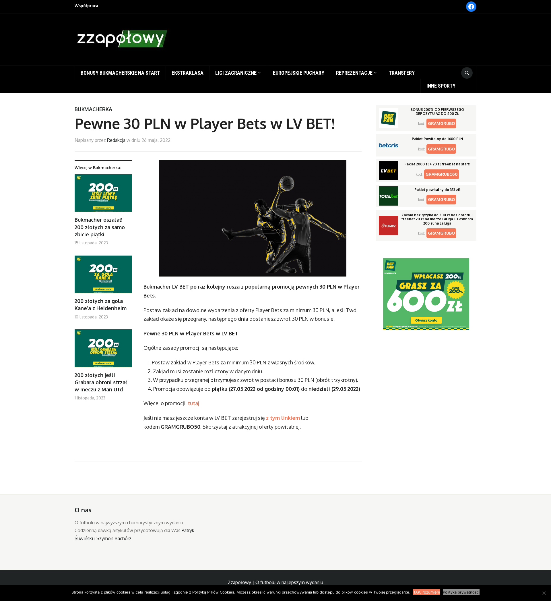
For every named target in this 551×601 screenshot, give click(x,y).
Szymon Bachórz (113, 538)
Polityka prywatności (461, 592)
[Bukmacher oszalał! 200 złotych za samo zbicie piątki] (103, 195)
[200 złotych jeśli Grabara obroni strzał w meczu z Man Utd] (103, 350)
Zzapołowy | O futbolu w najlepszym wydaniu (275, 582)
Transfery (402, 73)
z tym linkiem (283, 418)
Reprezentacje (354, 73)
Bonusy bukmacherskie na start (120, 73)
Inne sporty (440, 86)
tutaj (193, 403)
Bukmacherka (93, 109)
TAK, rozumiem (426, 592)
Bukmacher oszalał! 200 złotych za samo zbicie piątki (100, 227)
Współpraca (86, 5)
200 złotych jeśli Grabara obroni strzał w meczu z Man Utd (101, 382)
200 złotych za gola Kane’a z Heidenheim (101, 304)
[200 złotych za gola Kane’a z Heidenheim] (103, 277)
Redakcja (116, 140)
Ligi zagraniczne (236, 73)
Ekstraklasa (187, 73)
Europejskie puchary (298, 73)
